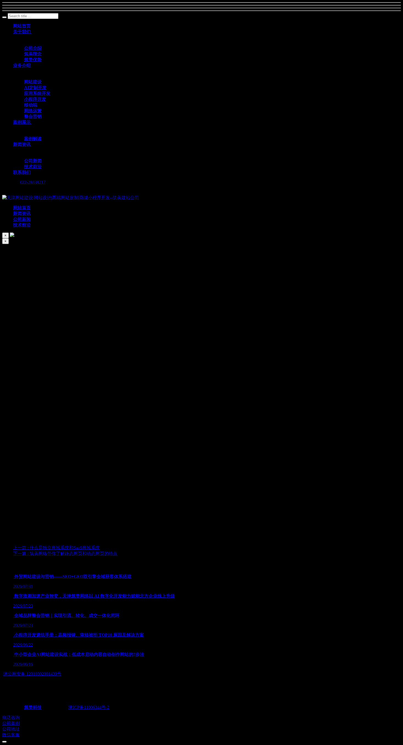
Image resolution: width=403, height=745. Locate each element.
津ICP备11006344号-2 (88, 707)
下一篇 (65, 553)
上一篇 (56, 547)
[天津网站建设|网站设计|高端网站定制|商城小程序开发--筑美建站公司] (70, 197)
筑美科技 (33, 707)
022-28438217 (33, 182)
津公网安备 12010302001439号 (32, 674)
